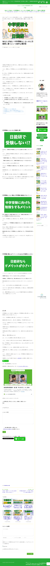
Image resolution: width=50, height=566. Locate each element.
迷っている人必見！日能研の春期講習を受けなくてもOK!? (7, 506)
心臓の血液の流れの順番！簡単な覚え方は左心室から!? (44, 203)
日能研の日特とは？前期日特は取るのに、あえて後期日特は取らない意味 (18, 518)
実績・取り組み (37, 563)
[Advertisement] (17, 57)
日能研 (9, 485)
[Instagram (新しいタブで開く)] (41, 2)
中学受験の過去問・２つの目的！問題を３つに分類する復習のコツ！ (7, 518)
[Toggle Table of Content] (23, 107)
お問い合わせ (5, 2)
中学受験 (5, 485)
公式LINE (19, 358)
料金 (30, 563)
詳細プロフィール (6, 1)
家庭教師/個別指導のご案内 (35, 1)
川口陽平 (18, 47)
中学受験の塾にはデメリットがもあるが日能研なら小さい (14, 111)
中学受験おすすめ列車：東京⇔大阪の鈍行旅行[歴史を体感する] (28, 506)
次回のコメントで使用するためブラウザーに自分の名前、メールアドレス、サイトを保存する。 (17, 542)
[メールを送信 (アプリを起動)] (44, 2)
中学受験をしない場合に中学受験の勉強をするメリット (13, 110)
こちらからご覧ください (23, 366)
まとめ (5, 113)
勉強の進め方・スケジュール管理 (9, 47)
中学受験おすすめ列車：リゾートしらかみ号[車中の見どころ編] (18, 506)
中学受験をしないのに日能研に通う (10, 109)
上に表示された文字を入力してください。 (10, 549)
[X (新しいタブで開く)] (38, 2)
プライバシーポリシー (7, 429)
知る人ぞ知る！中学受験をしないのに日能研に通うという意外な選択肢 (35, 11)
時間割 (33, 563)
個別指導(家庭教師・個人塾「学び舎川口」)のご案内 (33, 564)
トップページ (42, 564)
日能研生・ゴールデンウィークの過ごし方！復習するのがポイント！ (28, 518)
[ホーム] (5, 11)
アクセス (28, 563)
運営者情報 (38, 564)
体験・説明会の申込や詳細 (43, 563)
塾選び (7, 485)
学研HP (43, 1)
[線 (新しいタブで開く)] (46, 2)
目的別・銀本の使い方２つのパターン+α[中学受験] (44, 197)
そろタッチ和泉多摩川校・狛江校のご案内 (19, 1)
